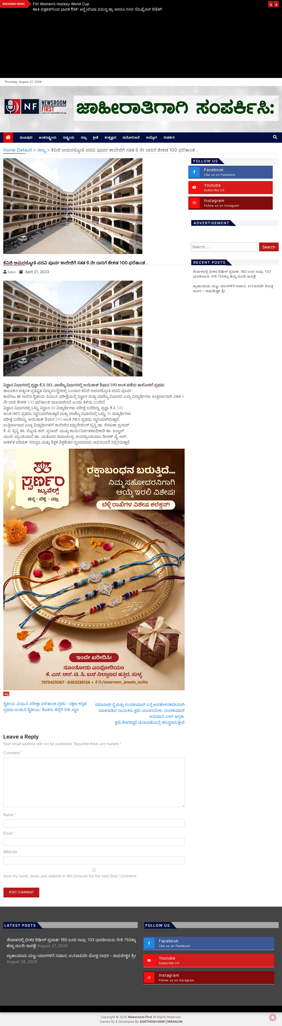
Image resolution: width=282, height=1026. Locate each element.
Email (9, 833)
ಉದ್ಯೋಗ (151, 137)
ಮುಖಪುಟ (26, 137)
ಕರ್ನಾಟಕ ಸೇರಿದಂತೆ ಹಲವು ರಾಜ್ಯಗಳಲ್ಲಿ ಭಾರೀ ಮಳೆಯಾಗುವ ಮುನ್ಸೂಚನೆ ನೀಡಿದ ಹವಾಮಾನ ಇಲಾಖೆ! (104, 4)
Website (10, 852)
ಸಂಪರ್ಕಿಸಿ (169, 137)
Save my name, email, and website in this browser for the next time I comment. (70, 876)
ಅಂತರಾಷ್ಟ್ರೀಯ (48, 137)
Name (9, 815)
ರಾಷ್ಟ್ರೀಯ (68, 137)
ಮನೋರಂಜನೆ (131, 137)
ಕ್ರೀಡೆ (95, 137)
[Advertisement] (141, 45)
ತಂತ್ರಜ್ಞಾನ (110, 137)
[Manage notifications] (272, 1017)
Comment (13, 753)
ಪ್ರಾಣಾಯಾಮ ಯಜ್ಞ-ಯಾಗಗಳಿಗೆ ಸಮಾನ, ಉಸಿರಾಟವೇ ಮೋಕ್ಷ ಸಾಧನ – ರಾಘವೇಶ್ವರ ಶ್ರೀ (71, 955)
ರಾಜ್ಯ (83, 137)
